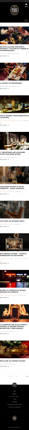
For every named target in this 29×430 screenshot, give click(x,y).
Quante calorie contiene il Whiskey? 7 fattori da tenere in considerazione (14, 48)
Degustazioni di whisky (6, 191)
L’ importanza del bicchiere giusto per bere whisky (12, 153)
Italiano (27, 1)
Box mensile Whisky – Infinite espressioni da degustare (13, 254)
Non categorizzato (5, 53)
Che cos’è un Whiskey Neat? (12, 221)
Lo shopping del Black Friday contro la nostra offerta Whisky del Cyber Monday (13, 326)
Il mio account (14, 396)
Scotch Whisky (4, 120)
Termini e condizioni (14, 407)
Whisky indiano (14, 295)
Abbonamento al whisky (6, 258)
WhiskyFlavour (4, 157)
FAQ (14, 399)
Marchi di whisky (4, 295)
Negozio (14, 393)
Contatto (14, 401)
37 (17, 376)
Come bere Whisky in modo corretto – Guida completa (12, 187)
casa (14, 391)
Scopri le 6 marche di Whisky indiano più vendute (13, 291)
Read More (3, 56)
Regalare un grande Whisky (13, 361)
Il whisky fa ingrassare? (11, 83)
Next (27, 376)
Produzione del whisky (15, 120)
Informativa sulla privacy (14, 404)
